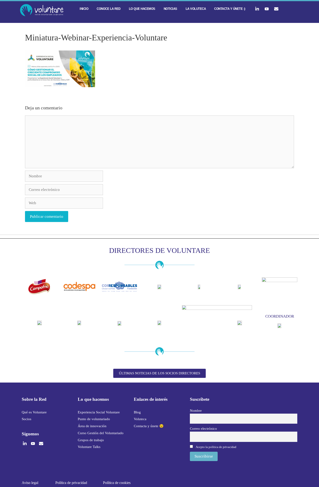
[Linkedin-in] (257, 9)
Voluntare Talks (89, 447)
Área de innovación (92, 426)
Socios (26, 419)
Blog (137, 412)
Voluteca (140, 419)
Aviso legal (30, 483)
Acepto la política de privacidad (216, 447)
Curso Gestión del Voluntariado (101, 433)
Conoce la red (109, 9)
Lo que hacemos (142, 9)
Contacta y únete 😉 (149, 426)
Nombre (196, 410)
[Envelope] (276, 9)
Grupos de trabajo (91, 440)
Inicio (84, 9)
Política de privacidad (71, 483)
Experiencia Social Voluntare (99, 412)
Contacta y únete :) (229, 9)
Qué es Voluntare (34, 412)
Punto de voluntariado (94, 419)
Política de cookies (117, 483)
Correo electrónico (203, 428)
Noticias (170, 9)
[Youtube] (266, 9)
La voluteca (196, 9)
